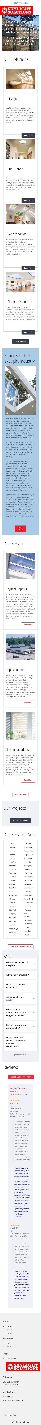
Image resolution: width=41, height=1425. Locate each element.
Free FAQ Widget (21, 1055)
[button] (20, 964)
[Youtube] (27, 1422)
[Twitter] (20, 1422)
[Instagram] (16, 1422)
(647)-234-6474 (20, 3)
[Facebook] (13, 1422)
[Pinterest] (24, 1422)
